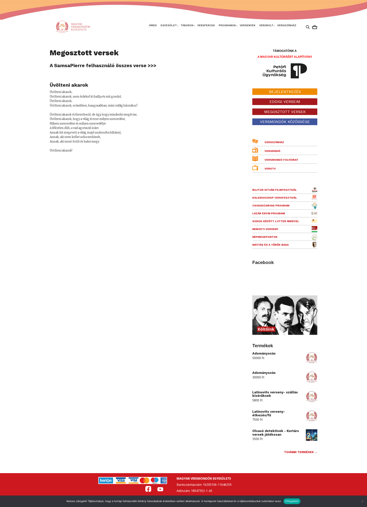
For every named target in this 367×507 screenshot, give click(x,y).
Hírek (153, 25)
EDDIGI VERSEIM (285, 101)
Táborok (187, 25)
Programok (227, 25)
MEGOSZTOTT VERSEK (285, 111)
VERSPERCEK (206, 25)
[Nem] (362, 501)
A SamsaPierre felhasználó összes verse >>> (103, 65)
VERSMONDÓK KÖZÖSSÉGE (285, 121)
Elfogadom (291, 501)
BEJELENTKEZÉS (285, 91)
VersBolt (266, 25)
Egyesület (169, 25)
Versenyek (247, 25)
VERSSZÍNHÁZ (286, 25)
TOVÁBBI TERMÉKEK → (300, 452)
